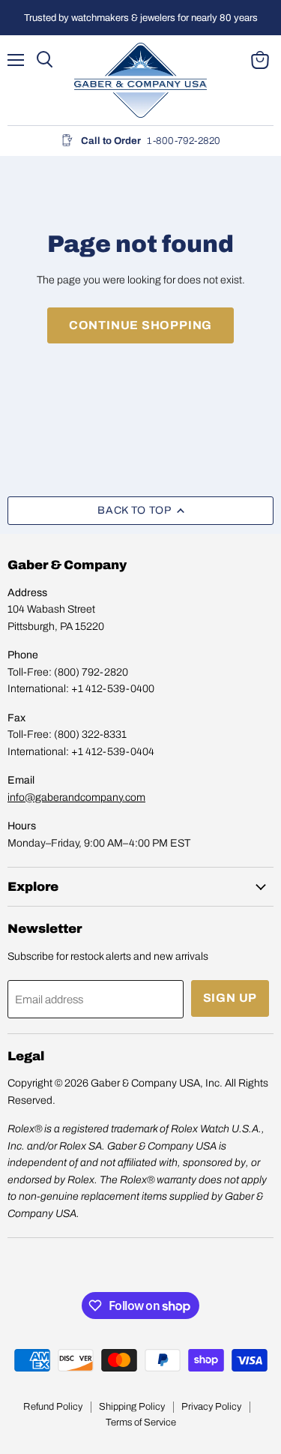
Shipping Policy (132, 1407)
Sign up (230, 997)
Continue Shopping (141, 325)
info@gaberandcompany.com (76, 797)
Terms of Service (141, 1422)
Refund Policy (52, 1407)
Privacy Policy (211, 1407)
